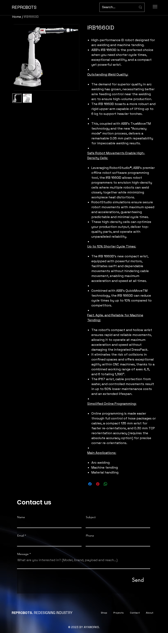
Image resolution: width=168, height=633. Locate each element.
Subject (91, 517)
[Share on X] (113, 484)
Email (20, 535)
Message (23, 554)
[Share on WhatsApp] (105, 484)
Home (16, 17)
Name (21, 517)
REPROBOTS (24, 7)
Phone (90, 535)
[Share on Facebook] (89, 484)
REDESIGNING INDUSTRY (42, 612)
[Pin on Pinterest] (97, 484)
